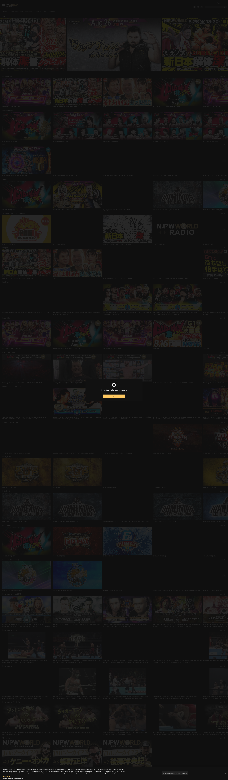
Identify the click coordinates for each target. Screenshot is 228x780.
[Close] (225, 773)
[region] (114, 773)
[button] (141, 380)
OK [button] (114, 396)
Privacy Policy (7, 776)
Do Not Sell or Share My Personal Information (175, 773)
